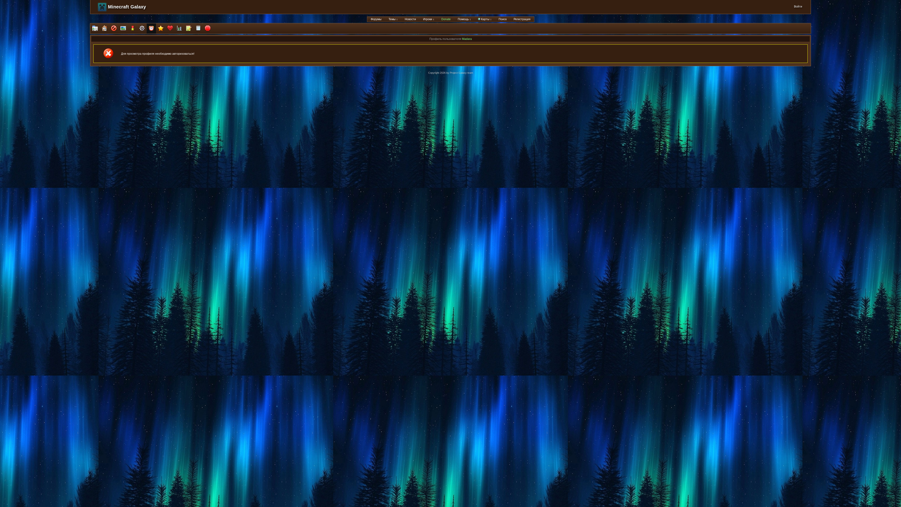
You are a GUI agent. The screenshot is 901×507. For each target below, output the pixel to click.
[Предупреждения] (207, 28)
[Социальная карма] (179, 28)
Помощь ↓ (464, 19)
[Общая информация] (95, 28)
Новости (410, 19)
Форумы (376, 19)
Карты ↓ (486, 19)
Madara (467, 39)
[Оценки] (160, 28)
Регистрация (522, 19)
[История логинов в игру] (189, 28)
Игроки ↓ (428, 19)
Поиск (503, 19)
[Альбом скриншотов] (123, 28)
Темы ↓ (393, 19)
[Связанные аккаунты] (170, 28)
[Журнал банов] (113, 28)
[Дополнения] (142, 28)
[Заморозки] (151, 28)
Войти (798, 6)
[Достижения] (132, 28)
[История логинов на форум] (198, 28)
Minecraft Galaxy (127, 6)
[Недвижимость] (104, 28)
